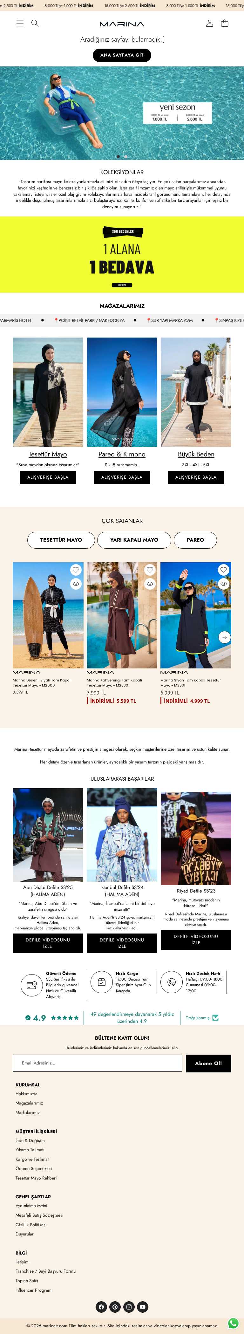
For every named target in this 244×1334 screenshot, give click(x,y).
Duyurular (25, 1234)
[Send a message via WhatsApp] (233, 1323)
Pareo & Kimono (122, 454)
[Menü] (20, 23)
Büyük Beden (196, 454)
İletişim (22, 1262)
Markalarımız (28, 1112)
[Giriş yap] (209, 23)
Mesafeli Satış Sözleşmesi (40, 1215)
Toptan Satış (27, 1280)
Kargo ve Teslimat (32, 1159)
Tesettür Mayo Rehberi (36, 1178)
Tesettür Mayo (48, 454)
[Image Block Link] (48, 392)
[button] (224, 23)
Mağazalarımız (29, 1103)
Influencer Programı (34, 1290)
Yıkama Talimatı (30, 1149)
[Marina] (122, 23)
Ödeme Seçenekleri (34, 1168)
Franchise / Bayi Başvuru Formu (46, 1271)
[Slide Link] (122, 113)
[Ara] (35, 23)
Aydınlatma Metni (31, 1205)
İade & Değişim (30, 1140)
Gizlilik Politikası (31, 1224)
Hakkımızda (26, 1094)
